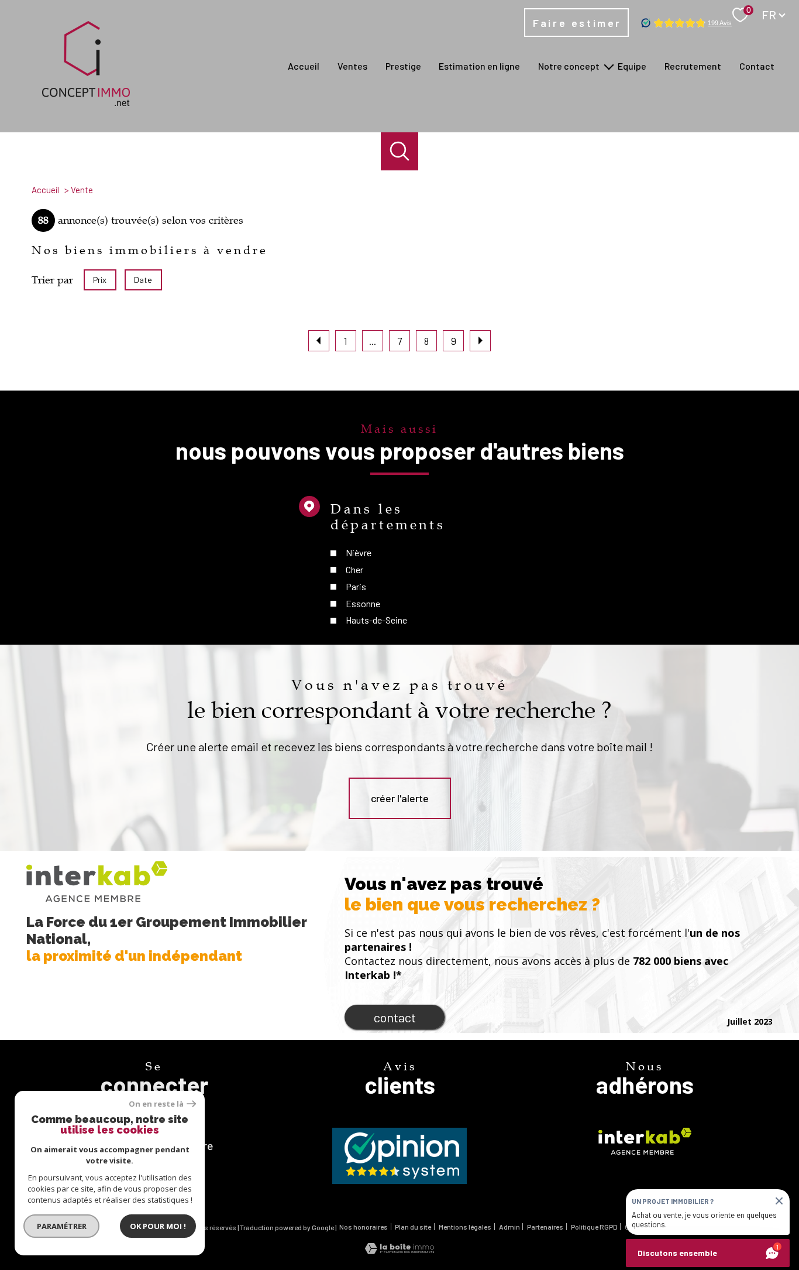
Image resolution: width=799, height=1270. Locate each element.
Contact (756, 65)
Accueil (303, 65)
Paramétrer (62, 1226)
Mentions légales (465, 1227)
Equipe (632, 65)
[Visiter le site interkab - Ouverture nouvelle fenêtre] (644, 1141)
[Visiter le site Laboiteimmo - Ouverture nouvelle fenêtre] (399, 1250)
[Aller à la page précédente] (318, 340)
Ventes (352, 65)
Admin (509, 1227)
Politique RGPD (594, 1227)
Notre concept (569, 65)
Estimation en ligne (479, 65)
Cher (354, 569)
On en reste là (156, 1104)
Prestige (403, 65)
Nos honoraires (363, 1227)
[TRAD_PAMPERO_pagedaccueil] (86, 101)
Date (144, 280)
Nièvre (358, 552)
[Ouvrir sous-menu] (609, 66)
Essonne (363, 603)
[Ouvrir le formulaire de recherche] (400, 151)
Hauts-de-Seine (376, 619)
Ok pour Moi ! (158, 1226)
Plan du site (413, 1227)
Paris (356, 586)
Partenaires (545, 1227)
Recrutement (692, 65)
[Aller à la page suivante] (480, 340)
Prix (99, 280)
